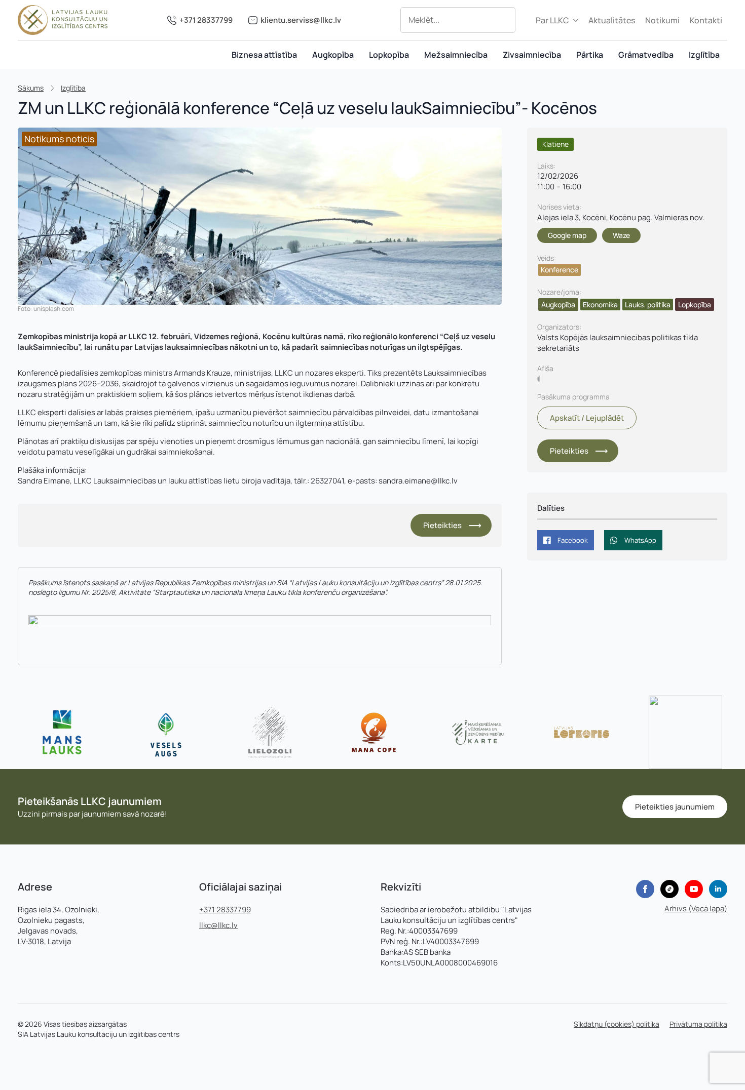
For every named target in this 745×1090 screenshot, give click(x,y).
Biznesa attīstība (264, 54)
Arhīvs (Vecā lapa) (695, 908)
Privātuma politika (698, 1024)
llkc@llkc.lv (218, 925)
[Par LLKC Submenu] (576, 20)
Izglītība (704, 54)
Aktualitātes (611, 20)
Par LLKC (552, 20)
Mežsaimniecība (456, 54)
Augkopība (333, 54)
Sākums (31, 88)
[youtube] (694, 889)
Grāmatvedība (646, 54)
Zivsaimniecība (532, 54)
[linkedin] (718, 889)
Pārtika (589, 54)
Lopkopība (389, 54)
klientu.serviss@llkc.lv (300, 20)
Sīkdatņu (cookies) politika (616, 1024)
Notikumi (662, 20)
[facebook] (645, 889)
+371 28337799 (206, 20)
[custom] (669, 889)
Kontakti (706, 20)
